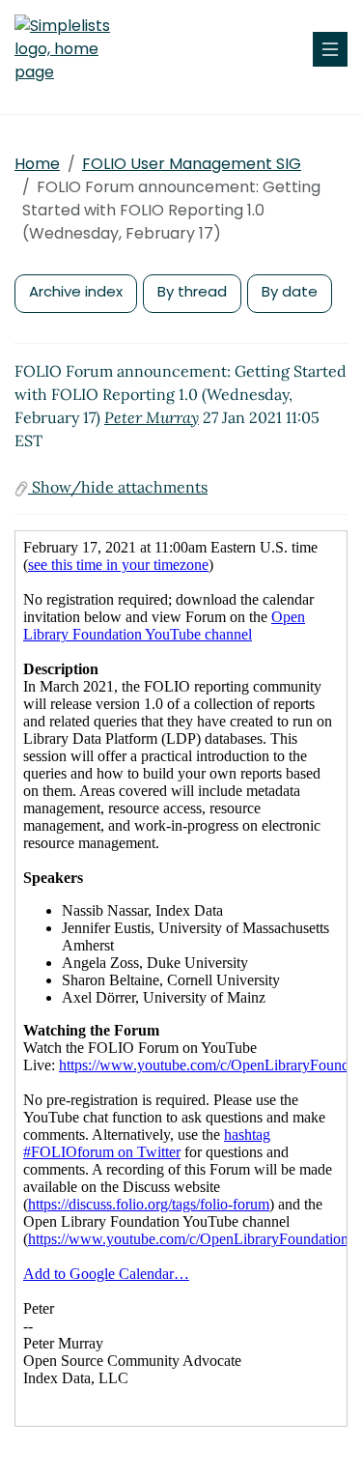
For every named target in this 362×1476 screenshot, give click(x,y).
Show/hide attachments (118, 487)
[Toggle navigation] (330, 49)
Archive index (76, 291)
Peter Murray (151, 417)
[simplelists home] (72, 49)
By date (290, 291)
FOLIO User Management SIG (191, 164)
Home (37, 164)
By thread (192, 291)
